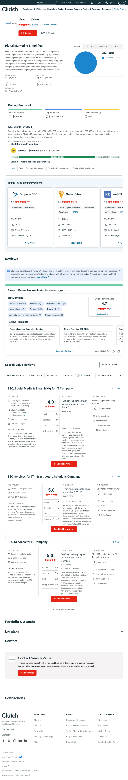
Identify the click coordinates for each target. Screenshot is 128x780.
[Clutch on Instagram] (14, 740)
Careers (37, 725)
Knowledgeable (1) (17, 309)
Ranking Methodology (43, 736)
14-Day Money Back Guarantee (80, 731)
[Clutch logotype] (10, 9)
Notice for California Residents (13, 762)
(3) (110, 309)
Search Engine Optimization (110, 58)
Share (117, 388)
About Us (38, 720)
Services (76, 46)
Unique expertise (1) (54, 315)
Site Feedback (8, 729)
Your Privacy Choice (9, 757)
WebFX (117, 194)
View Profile (30, 243)
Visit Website (49, 33)
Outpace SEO (29, 194)
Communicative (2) (17, 303)
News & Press (40, 731)
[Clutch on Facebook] (3, 740)
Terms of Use (7, 766)
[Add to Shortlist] (61, 33)
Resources (106, 9)
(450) (121, 202)
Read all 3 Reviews (64, 351)
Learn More (41, 277)
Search (40, 3)
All (13, 168)
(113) (28, 202)
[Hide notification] (119, 271)
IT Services (41, 9)
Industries (103, 46)
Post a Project (120, 9)
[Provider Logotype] (11, 23)
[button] (16, 375)
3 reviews (34, 25)
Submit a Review (109, 365)
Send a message (27, 673)
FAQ (36, 742)
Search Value (28, 19)
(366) (75, 202)
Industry (50, 375)
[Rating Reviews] (23, 24)
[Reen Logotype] (14, 194)
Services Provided (14, 375)
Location (65, 375)
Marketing (52, 9)
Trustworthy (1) (53, 309)
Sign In (111, 3)
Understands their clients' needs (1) (25, 315)
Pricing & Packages (91, 9)
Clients (116, 46)
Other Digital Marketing (58, 168)
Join (122, 3)
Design (61, 9)
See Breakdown (103, 314)
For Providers (81, 3)
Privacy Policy (7, 753)
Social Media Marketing (83, 168)
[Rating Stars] (20, 202)
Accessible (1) (36, 303)
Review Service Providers (77, 725)
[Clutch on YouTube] (20, 740)
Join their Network (49, 25)
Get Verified (103, 725)
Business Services (73, 9)
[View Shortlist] (92, 3)
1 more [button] (75, 212)
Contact (27, 33)
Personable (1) (36, 309)
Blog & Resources (74, 736)
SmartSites (73, 194)
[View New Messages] (99, 3)
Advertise (102, 736)
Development (29, 9)
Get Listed (102, 720)
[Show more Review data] (64, 464)
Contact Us (7, 735)
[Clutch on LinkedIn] (25, 740)
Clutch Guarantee (106, 731)
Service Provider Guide (108, 742)
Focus (89, 46)
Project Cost (34, 375)
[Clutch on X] (9, 740)
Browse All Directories (75, 720)
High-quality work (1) (56, 303)
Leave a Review (66, 3)
